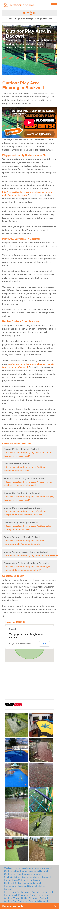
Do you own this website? (20, 644)
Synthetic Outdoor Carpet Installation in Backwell (27, 877)
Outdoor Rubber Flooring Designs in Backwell (26, 871)
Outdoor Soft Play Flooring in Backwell (22, 883)
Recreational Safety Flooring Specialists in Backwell (28, 892)
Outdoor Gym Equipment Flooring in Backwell (26, 901)
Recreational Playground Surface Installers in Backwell (25, 887)
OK (44, 644)
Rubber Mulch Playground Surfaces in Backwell (26, 895)
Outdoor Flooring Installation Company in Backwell (28, 868)
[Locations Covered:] (3, 4)
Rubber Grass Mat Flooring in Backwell (22, 880)
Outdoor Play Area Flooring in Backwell (22, 874)
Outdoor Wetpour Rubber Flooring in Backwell (26, 898)
